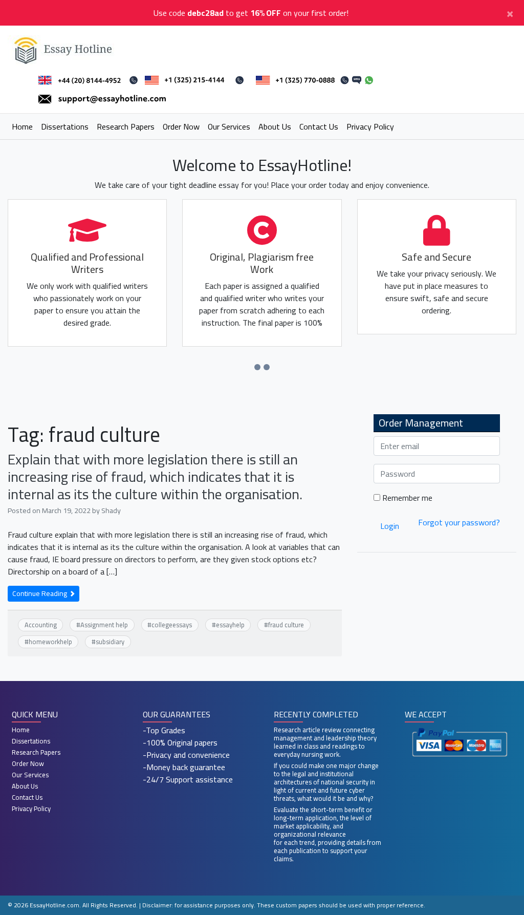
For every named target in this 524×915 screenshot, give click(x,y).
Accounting (41, 625)
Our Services (229, 126)
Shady (111, 510)
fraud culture (286, 625)
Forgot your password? (459, 522)
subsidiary (110, 641)
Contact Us (318, 126)
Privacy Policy (370, 126)
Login (389, 526)
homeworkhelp (50, 641)
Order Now (181, 126)
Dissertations (65, 126)
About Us (274, 126)
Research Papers (126, 126)
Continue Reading (40, 593)
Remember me (406, 498)
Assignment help (104, 625)
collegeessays (171, 625)
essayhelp (230, 625)
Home (22, 126)
